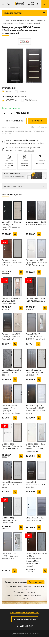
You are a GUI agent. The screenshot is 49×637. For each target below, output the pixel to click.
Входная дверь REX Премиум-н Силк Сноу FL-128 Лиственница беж (36, 264)
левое (8, 91)
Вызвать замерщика (11, 127)
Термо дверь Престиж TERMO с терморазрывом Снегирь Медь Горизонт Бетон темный (36, 559)
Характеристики (13, 186)
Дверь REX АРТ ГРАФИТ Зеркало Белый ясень (10, 556)
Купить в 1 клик (14, 121)
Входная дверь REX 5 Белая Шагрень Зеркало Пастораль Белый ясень (35, 447)
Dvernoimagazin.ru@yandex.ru (24, 613)
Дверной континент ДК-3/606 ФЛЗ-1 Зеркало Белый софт (11, 300)
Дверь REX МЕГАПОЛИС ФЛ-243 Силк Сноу (35, 484)
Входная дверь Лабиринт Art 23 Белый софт (9, 520)
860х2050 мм (31, 100)
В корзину (37, 121)
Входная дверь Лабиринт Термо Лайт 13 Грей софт (12, 262)
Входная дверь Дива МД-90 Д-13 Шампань (35, 299)
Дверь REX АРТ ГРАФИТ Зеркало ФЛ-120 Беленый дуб (35, 336)
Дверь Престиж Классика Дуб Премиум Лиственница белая (11, 409)
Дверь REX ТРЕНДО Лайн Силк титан (35, 519)
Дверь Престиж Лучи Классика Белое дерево (12, 372)
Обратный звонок (39, 127)
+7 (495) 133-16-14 (24, 626)
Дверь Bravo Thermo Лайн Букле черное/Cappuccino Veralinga (11, 226)
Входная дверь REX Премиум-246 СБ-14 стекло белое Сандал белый (35, 409)
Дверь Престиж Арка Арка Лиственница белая (12, 484)
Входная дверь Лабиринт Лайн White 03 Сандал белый (12, 446)
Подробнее (38, 143)
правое (22, 91)
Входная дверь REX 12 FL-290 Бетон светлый (36, 223)
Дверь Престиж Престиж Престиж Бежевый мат (34, 372)
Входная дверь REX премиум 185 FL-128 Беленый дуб (11, 336)
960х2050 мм (11, 100)
